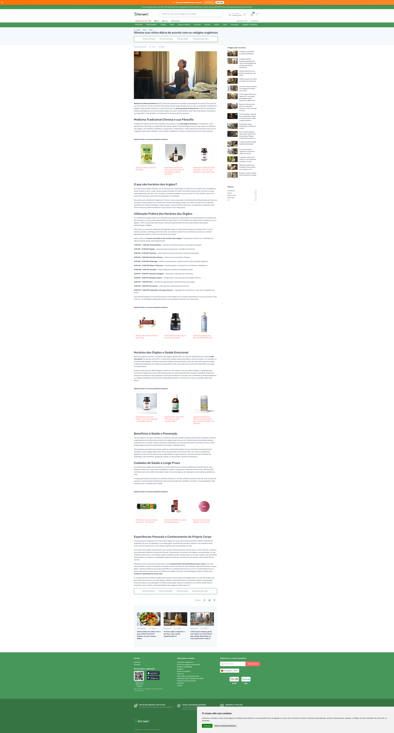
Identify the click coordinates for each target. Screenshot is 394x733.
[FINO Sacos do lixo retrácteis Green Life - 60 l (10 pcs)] (147, 505)
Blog (157, 21)
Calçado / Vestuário (249, 24)
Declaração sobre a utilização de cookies (190, 678)
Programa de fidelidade (184, 667)
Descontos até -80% (144, 21)
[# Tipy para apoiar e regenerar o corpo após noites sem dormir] (232, 151)
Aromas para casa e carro (200, 39)
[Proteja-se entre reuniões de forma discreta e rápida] (232, 175)
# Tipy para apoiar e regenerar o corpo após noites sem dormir (246, 151)
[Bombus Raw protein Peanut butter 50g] (147, 321)
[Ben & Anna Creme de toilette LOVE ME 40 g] (204, 505)
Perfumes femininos (149, 39)
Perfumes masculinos (166, 39)
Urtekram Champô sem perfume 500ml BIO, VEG (202, 337)
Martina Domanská (140, 47)
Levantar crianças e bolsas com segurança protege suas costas (248, 88)
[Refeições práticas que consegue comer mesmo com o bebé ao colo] (232, 167)
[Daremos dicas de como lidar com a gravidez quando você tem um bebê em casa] (232, 107)
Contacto (255, 21)
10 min (153, 628)
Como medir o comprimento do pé (188, 676)
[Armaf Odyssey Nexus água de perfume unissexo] (175, 321)
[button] (153, 673)
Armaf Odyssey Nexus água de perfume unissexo (175, 337)
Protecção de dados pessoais (186, 681)
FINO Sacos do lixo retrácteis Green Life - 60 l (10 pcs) (146, 521)
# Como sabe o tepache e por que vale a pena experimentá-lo (174, 634)
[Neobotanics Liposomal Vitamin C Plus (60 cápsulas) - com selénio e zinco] (147, 402)
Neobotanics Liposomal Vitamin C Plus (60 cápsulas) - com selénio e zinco (146, 419)
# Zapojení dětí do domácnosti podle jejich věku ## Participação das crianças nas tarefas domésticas (247, 63)
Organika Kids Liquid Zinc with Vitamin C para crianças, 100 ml (174, 419)
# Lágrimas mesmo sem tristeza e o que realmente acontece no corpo (247, 159)
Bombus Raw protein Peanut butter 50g (147, 337)
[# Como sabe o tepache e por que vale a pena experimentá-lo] (175, 619)
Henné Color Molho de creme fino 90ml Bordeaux (175, 521)
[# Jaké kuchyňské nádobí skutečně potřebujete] (232, 144)
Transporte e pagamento (185, 662)
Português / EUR (230, 671)
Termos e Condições (183, 671)
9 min (153, 47)
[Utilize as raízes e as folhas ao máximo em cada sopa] (232, 81)
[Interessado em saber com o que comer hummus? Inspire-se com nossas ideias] (149, 619)
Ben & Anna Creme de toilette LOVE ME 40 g (201, 521)
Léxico (166, 21)
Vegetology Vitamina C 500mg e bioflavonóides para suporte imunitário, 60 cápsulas (203, 420)
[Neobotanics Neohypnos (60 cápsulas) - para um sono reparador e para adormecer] (204, 153)
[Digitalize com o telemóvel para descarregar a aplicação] (139, 676)
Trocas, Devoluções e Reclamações (188, 664)
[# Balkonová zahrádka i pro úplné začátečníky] (232, 53)
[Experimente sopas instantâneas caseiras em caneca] (232, 126)
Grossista (177, 21)
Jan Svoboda (141, 628)
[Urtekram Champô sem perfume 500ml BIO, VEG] (204, 321)
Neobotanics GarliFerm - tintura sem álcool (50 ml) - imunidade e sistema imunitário (174, 171)
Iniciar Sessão (253, 664)
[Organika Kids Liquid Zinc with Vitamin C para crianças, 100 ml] (175, 402)
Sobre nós (137, 662)
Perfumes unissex (182, 39)
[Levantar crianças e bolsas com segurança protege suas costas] (232, 88)
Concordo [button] (207, 726)
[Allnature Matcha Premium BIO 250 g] (147, 153)
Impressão (180, 683)
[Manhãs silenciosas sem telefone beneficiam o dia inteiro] (232, 73)
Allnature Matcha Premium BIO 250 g (146, 169)
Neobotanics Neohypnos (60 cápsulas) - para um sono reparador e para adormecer (204, 170)
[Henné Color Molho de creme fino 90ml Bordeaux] (175, 505)
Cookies (179, 685)
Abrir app (220, 2)
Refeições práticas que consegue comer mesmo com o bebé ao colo (247, 167)
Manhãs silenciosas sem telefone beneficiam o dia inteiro (247, 73)
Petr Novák (167, 628)
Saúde (151, 30)
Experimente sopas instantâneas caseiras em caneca (247, 126)
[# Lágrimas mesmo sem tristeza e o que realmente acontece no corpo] (232, 159)
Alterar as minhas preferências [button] (225, 726)
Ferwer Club (243, 21)
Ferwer (138, 30)
